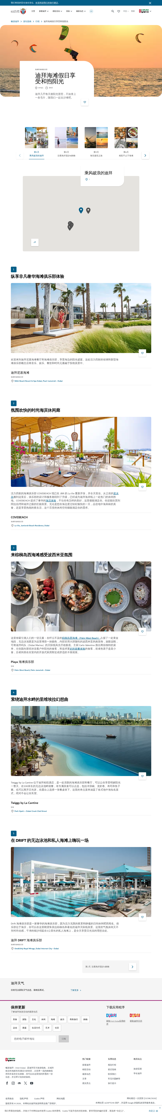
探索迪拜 (42, 11)
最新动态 (79, 11)
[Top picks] (118, 11)
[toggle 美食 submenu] (71, 11)
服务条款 (150, 1103)
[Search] (112, 11)
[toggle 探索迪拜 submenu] (48, 11)
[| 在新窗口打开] (13, 1083)
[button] (153, 1111)
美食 (68, 11)
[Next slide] (20, 155)
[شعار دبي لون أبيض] (11, 1060)
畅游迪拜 (15, 21)
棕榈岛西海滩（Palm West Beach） (81, 638)
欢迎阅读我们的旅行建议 (46, 2)
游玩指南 (27, 21)
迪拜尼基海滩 (20, 373)
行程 (37, 21)
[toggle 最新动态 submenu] (85, 11)
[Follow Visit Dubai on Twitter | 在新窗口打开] (25, 1083)
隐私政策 (140, 1103)
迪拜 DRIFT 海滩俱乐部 (26, 940)
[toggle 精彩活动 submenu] (61, 11)
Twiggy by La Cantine (24, 803)
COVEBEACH (19, 517)
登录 (133, 11)
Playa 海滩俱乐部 (22, 662)
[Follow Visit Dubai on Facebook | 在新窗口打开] (7, 1083)
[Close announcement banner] (150, 2)
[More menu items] (91, 11)
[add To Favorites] (84, 102)
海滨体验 (51, 501)
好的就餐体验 (77, 649)
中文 (125, 11)
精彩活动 (56, 11)
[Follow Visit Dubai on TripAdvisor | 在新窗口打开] (19, 1083)
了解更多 (74, 990)
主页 (33, 11)
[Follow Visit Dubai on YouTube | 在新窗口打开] (31, 1083)
